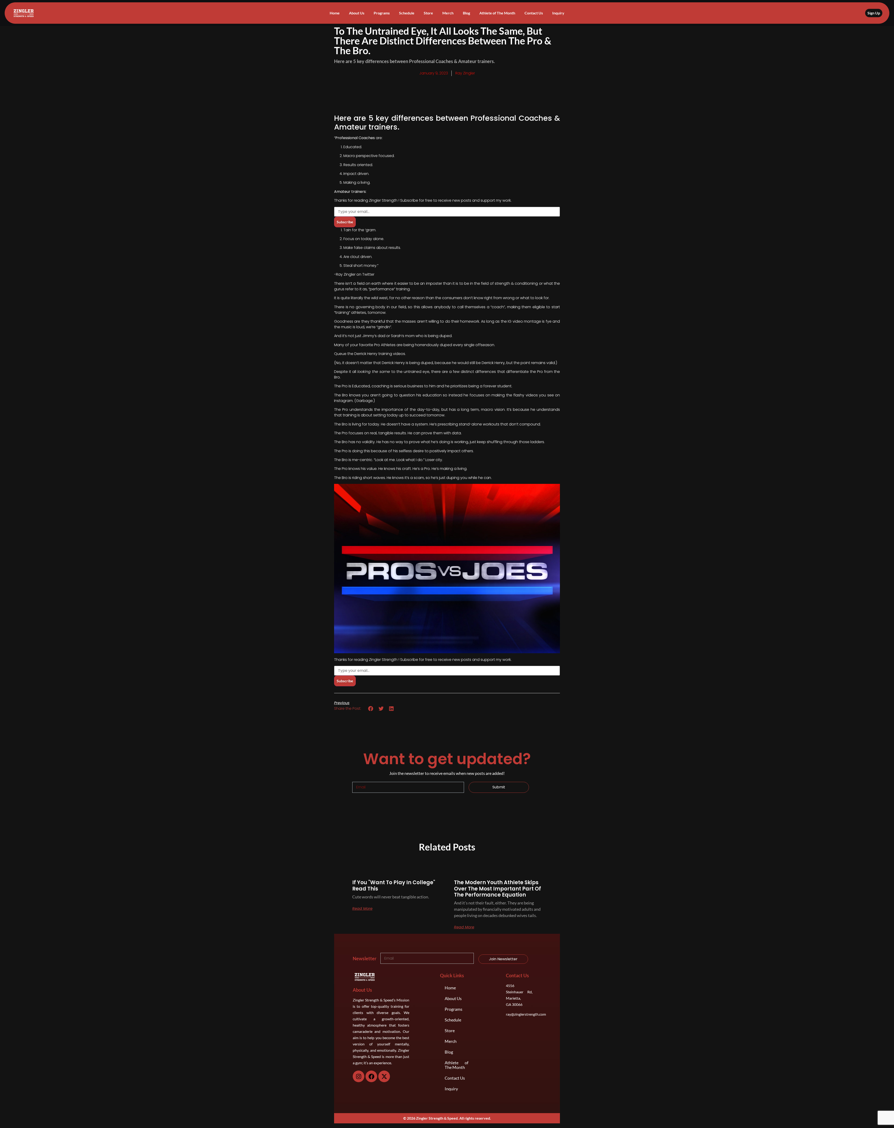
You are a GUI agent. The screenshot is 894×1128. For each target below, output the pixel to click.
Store (428, 13)
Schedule (406, 13)
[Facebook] (371, 1076)
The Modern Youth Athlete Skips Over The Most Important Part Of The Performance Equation (497, 888)
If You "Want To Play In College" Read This (393, 885)
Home (335, 13)
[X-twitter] (384, 1076)
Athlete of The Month (497, 13)
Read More (362, 908)
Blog (466, 13)
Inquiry (558, 13)
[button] (370, 708)
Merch (448, 13)
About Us (356, 13)
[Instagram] (358, 1076)
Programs (382, 13)
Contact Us (534, 13)
